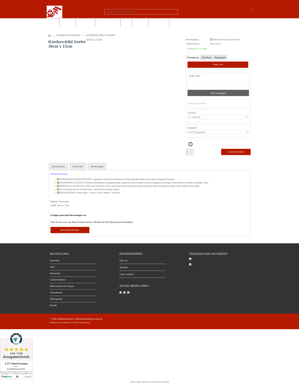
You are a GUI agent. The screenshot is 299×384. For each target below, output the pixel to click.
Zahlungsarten (56, 299)
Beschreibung (58, 166)
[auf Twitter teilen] (128, 293)
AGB (52, 267)
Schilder (53, 22)
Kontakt (53, 305)
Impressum (54, 260)
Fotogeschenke (85, 22)
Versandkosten (56, 292)
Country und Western (107, 22)
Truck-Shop (67, 22)
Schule (126, 22)
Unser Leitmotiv (126, 274)
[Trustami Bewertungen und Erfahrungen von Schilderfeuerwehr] (16, 378)
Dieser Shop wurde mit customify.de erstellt (149, 382)
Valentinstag (140, 22)
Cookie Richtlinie (57, 280)
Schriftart (206, 57)
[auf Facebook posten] (120, 293)
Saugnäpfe (220, 57)
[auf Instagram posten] (124, 293)
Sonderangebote (159, 22)
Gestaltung (193, 57)
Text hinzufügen (218, 93)
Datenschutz (55, 273)
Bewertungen (97, 166)
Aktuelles (123, 267)
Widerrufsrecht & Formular (62, 286)
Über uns (123, 260)
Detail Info (78, 166)
